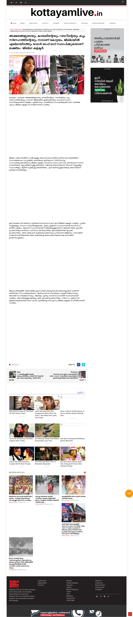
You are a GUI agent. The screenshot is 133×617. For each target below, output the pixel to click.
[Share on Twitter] (83, 364)
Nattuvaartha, (32, 52)
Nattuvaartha (18, 29)
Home (14, 23)
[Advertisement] (47, 131)
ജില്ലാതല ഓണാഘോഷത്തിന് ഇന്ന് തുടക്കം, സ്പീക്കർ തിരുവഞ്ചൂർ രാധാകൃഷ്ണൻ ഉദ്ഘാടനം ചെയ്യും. (20, 498)
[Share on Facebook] (78, 364)
